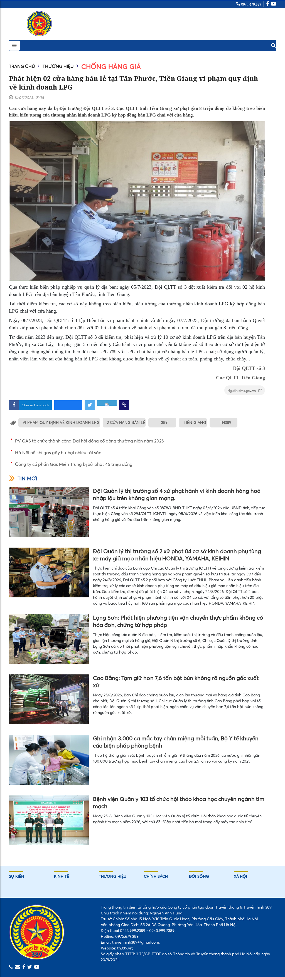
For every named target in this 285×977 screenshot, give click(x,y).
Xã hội (240, 876)
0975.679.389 (250, 4)
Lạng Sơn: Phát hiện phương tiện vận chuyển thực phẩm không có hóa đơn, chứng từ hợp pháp (178, 621)
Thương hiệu (58, 66)
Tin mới (27, 478)
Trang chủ (22, 66)
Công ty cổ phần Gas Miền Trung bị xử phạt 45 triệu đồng (73, 464)
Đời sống (199, 876)
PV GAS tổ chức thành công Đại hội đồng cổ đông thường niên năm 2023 (89, 441)
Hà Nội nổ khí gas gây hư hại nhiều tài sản (58, 452)
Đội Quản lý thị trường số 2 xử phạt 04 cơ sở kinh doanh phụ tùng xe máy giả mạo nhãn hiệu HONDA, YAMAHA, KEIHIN (177, 555)
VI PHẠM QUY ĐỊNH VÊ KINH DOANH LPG (61, 422)
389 (164, 422)
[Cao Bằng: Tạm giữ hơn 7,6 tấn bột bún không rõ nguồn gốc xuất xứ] (49, 699)
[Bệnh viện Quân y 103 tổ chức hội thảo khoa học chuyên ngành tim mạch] (49, 820)
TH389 (225, 422)
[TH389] (39, 23)
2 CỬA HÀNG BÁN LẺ (126, 422)
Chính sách (156, 876)
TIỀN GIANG (195, 422)
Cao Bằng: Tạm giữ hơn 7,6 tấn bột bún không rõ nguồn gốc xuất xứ (176, 681)
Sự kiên (16, 876)
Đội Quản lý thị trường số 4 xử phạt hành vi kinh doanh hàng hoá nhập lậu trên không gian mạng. (177, 494)
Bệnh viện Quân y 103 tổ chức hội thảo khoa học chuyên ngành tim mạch (178, 802)
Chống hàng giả (111, 67)
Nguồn (242, 391)
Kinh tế (61, 876)
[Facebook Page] (267, 4)
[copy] (124, 405)
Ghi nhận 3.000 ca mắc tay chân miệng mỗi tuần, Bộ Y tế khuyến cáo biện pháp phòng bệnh (176, 742)
